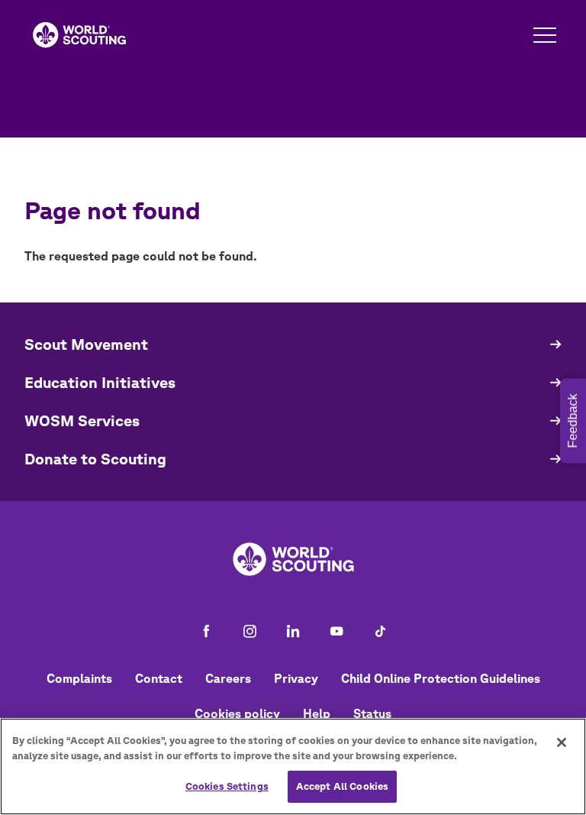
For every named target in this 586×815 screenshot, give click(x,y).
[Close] (561, 742)
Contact (158, 678)
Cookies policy (237, 713)
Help (316, 713)
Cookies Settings (227, 786)
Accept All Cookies (342, 786)
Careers (228, 678)
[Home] (79, 35)
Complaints (79, 678)
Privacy (296, 678)
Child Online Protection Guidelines (440, 678)
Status (372, 713)
